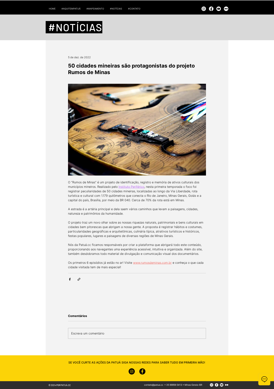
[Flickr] (226, 9)
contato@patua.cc (153, 384)
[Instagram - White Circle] (211, 385)
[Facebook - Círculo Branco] (216, 385)
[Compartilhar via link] (79, 279)
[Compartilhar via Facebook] (70, 279)
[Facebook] (211, 9)
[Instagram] (203, 9)
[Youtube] (218, 9)
